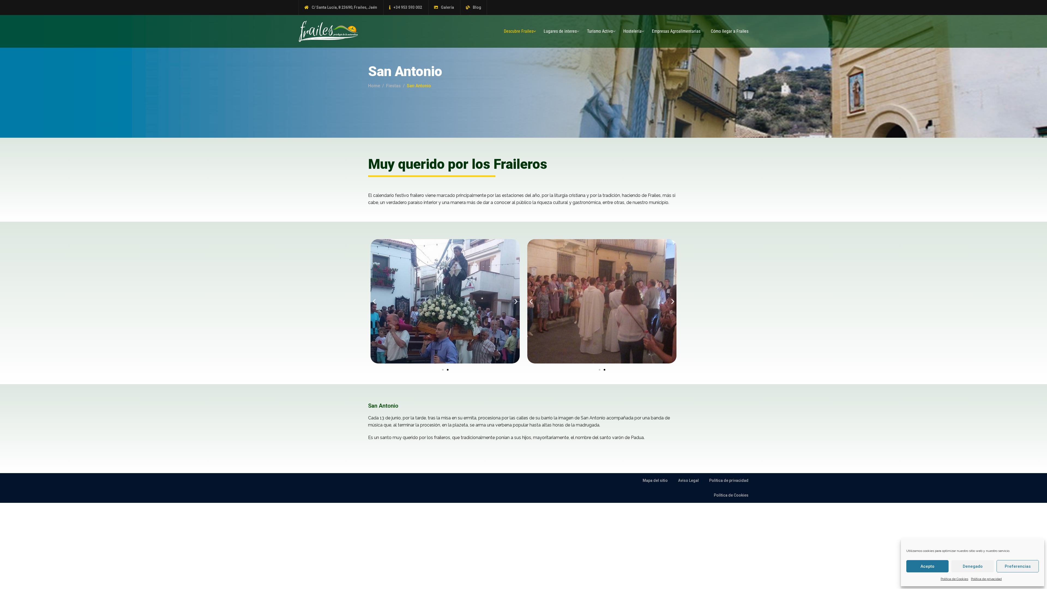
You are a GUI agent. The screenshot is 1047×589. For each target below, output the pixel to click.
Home (374, 85)
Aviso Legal (688, 480)
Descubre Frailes (518, 31)
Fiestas (393, 85)
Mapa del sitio (655, 480)
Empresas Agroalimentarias (676, 31)
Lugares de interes (560, 31)
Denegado (973, 566)
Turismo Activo (600, 31)
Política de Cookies (954, 579)
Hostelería (632, 31)
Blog (477, 7)
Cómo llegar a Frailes (729, 31)
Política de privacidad (986, 579)
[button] (374, 301)
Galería (447, 7)
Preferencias (1018, 566)
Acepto (927, 566)
